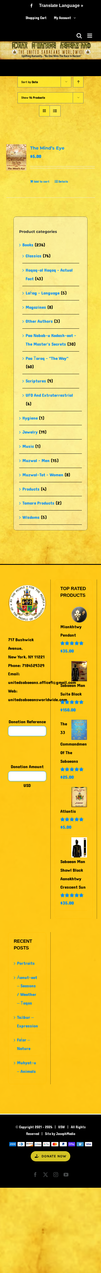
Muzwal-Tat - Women (42, 475)
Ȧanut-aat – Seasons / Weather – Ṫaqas (27, 990)
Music (28, 446)
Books (27, 245)
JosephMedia (65, 1134)
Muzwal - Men (36, 460)
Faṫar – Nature (23, 1044)
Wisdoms (31, 517)
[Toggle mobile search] (79, 35)
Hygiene (30, 418)
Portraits (26, 963)
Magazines (36, 307)
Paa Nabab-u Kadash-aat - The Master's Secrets (51, 339)
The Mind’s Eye (47, 148)
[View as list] (55, 111)
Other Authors (39, 321)
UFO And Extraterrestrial (49, 395)
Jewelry (30, 432)
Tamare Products (38, 503)
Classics (33, 256)
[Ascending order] (78, 81)
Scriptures (36, 381)
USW (61, 1127)
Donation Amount (27, 767)
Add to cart (41, 181)
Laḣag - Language (43, 293)
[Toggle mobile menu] (90, 35)
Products (31, 489)
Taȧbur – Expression (27, 1021)
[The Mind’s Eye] (16, 157)
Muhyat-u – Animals (26, 1067)
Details (63, 181)
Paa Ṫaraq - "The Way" (47, 358)
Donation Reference (27, 722)
